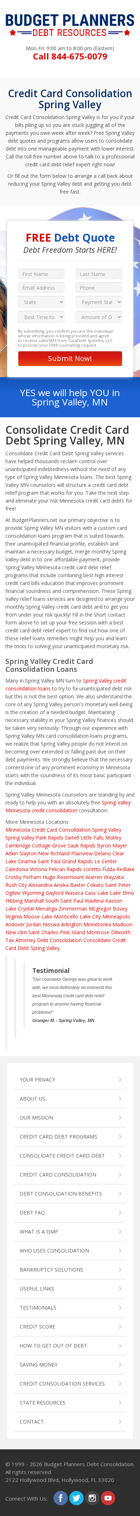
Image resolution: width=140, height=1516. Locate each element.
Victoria (38, 869)
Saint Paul (49, 861)
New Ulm (16, 932)
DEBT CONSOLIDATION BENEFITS (61, 1193)
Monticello (66, 916)
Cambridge (18, 845)
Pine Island (72, 932)
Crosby (13, 877)
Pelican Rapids (65, 869)
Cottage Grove (49, 845)
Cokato (95, 884)
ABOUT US (32, 1098)
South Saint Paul (64, 900)
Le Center (105, 861)
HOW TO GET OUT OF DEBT (53, 1345)
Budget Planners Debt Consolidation (89, 1464)
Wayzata (114, 877)
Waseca (74, 892)
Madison (122, 924)
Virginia (13, 916)
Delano (102, 853)
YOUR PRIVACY (37, 1079)
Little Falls (92, 837)
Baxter (77, 884)
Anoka (61, 884)
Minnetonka (97, 924)
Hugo (49, 877)
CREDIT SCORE (37, 1326)
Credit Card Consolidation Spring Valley (76, 829)
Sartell (72, 837)
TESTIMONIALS (38, 1307)
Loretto (92, 869)
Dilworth (121, 932)
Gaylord (55, 892)
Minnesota (17, 829)
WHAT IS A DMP (39, 1231)
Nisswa (51, 924)
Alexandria (40, 884)
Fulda (108, 869)
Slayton (28, 853)
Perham (32, 877)
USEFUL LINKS (37, 1288)
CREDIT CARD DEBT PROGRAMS (58, 1136)
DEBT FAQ (32, 1212)
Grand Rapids (77, 861)
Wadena (94, 900)
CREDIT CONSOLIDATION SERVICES (62, 1383)
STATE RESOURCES (42, 1402)
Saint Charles (43, 932)
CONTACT (32, 1421)
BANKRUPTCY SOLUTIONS (51, 1269)
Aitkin (11, 853)
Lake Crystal (19, 908)
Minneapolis (116, 916)
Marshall (34, 900)
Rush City (16, 884)
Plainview (82, 853)
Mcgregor (100, 908)
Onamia (27, 861)
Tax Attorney (20, 940)
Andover (15, 924)
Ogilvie (13, 892)
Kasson (113, 900)
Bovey (120, 908)
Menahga (46, 908)
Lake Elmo (122, 892)
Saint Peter (118, 884)
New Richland (54, 853)
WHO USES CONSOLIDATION (54, 1250)
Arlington (71, 924)
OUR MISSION (36, 1117)
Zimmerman (73, 908)
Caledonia (16, 869)
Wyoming (33, 892)
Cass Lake (96, 892)
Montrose (98, 932)
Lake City (90, 916)
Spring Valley (19, 837)
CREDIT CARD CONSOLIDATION (58, 1174)
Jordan (33, 924)
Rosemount (70, 877)
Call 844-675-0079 (70, 56)
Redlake (125, 869)
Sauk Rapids (81, 845)
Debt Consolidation (59, 940)
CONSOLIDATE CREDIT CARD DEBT (62, 1155)
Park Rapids (49, 837)
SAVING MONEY (38, 1364)
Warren (93, 877)
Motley (113, 837)
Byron (104, 845)
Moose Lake (37, 916)
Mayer (119, 845)
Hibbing (14, 900)
